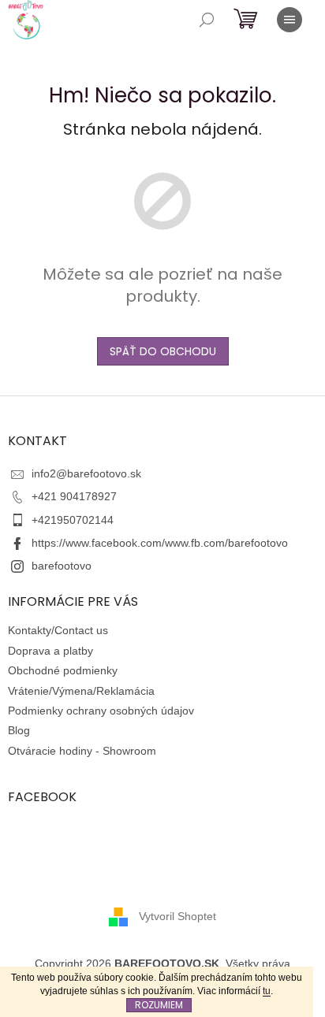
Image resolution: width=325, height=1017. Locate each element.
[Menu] (289, 19)
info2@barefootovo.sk (86, 473)
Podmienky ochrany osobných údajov (101, 710)
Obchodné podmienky (63, 670)
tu (267, 991)
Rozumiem (159, 1004)
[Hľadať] (206, 19)
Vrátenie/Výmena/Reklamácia (81, 691)
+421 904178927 (74, 496)
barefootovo (62, 565)
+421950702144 (73, 520)
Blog (19, 730)
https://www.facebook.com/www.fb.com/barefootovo (160, 542)
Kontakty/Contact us (58, 630)
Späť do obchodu (163, 351)
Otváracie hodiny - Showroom (82, 750)
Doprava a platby (50, 650)
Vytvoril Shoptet (177, 916)
